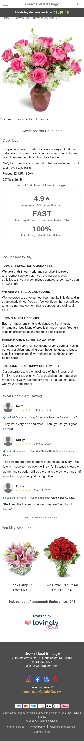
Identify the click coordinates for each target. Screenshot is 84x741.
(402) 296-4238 (42, 662)
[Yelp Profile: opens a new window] (55, 679)
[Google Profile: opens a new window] (46, 679)
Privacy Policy (37, 726)
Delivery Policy (42, 731)
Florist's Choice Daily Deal (45, 451)
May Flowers (37, 417)
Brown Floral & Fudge (42, 4)
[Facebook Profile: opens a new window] (37, 679)
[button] (75, 732)
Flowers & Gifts (21, 17)
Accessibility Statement (62, 726)
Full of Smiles (38, 497)
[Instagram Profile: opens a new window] (28, 679)
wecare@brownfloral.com (42, 666)
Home (6, 17)
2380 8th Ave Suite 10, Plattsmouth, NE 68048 (42, 658)
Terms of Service (15, 726)
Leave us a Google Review (42, 691)
